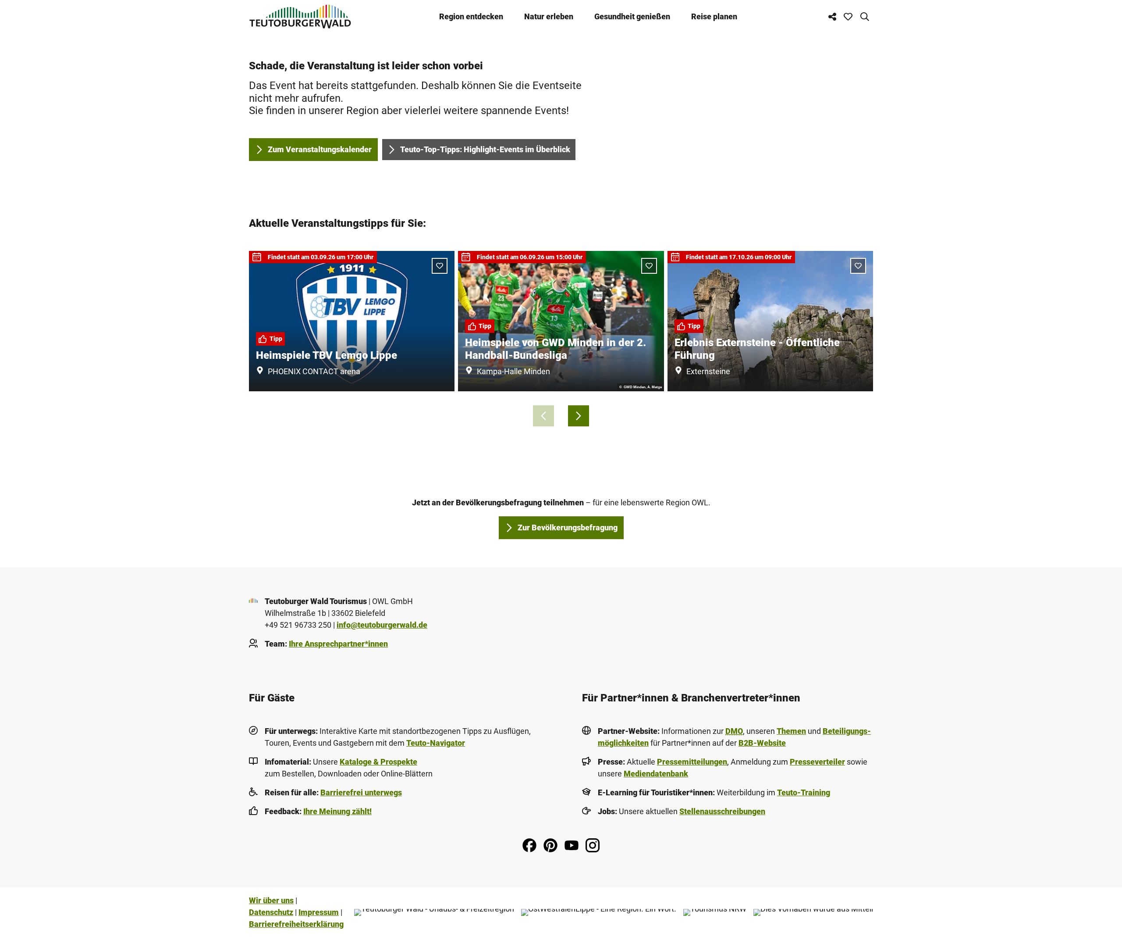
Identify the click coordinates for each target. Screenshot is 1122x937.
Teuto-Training (803, 792)
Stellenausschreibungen (722, 811)
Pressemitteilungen (692, 761)
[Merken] (439, 266)
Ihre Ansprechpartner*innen (338, 643)
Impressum (318, 912)
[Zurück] (543, 415)
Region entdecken (471, 16)
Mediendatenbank (656, 773)
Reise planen (714, 16)
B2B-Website (762, 742)
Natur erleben (548, 16)
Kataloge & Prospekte (378, 761)
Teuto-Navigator (435, 742)
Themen (791, 731)
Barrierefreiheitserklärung (296, 924)
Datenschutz (271, 912)
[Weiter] (578, 415)
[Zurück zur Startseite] (300, 16)
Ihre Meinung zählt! (337, 811)
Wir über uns (271, 900)
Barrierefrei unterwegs (361, 792)
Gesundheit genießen (632, 16)
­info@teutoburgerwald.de (382, 624)
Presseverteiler (817, 761)
